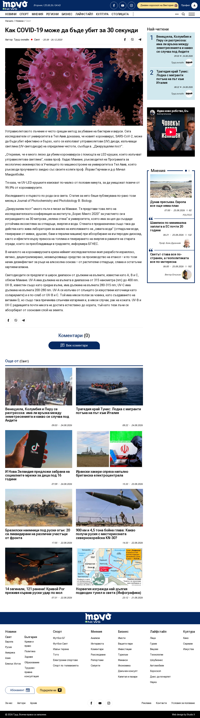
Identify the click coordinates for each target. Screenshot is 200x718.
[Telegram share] (140, 39)
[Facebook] (114, 5)
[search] (183, 14)
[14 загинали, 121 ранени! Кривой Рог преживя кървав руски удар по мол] (38, 566)
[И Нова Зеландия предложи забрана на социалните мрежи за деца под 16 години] (38, 449)
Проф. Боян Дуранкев (170, 243)
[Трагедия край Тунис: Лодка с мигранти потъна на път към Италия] (109, 386)
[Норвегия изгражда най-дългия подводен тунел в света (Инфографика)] (109, 566)
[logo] (15, 5)
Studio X (191, 714)
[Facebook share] (125, 39)
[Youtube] (122, 5)
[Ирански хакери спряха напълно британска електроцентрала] (109, 449)
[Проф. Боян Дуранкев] (187, 243)
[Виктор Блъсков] (187, 275)
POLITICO (187, 215)
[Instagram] (131, 5)
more (175, 14)
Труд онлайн (21, 39)
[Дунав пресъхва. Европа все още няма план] (171, 186)
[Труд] (98, 618)
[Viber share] (132, 39)
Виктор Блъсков (173, 274)
